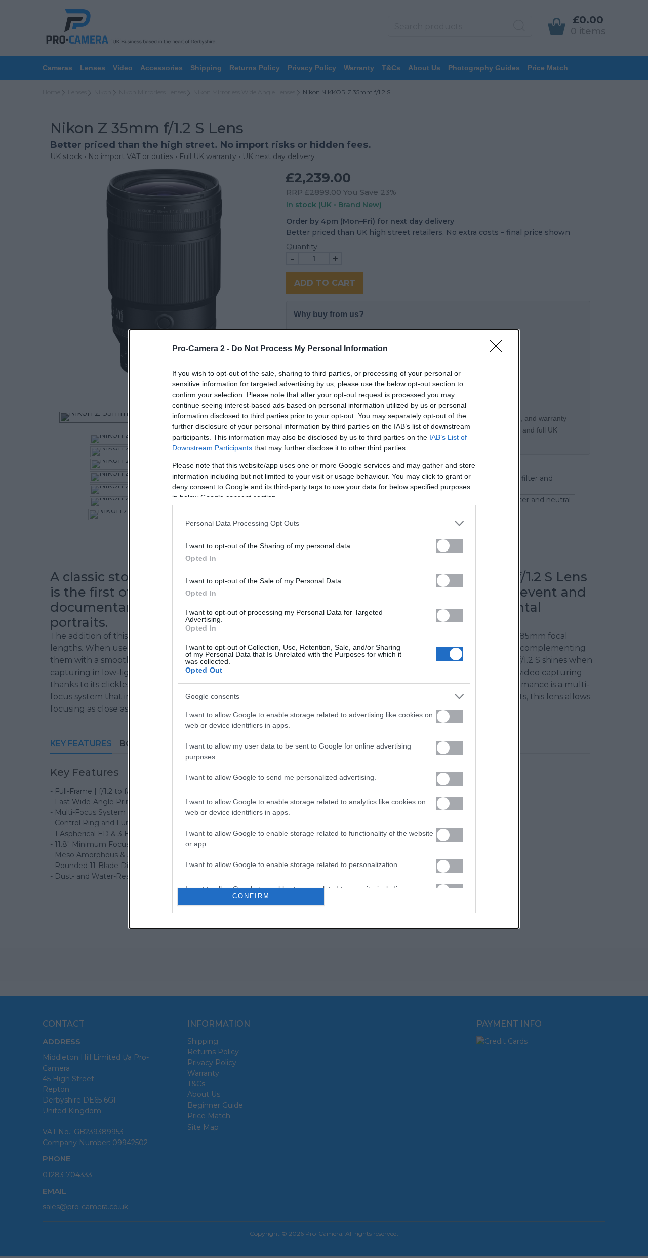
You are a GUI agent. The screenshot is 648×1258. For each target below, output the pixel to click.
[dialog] (324, 629)
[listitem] (324, 523)
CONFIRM (251, 896)
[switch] (449, 546)
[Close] (499, 349)
